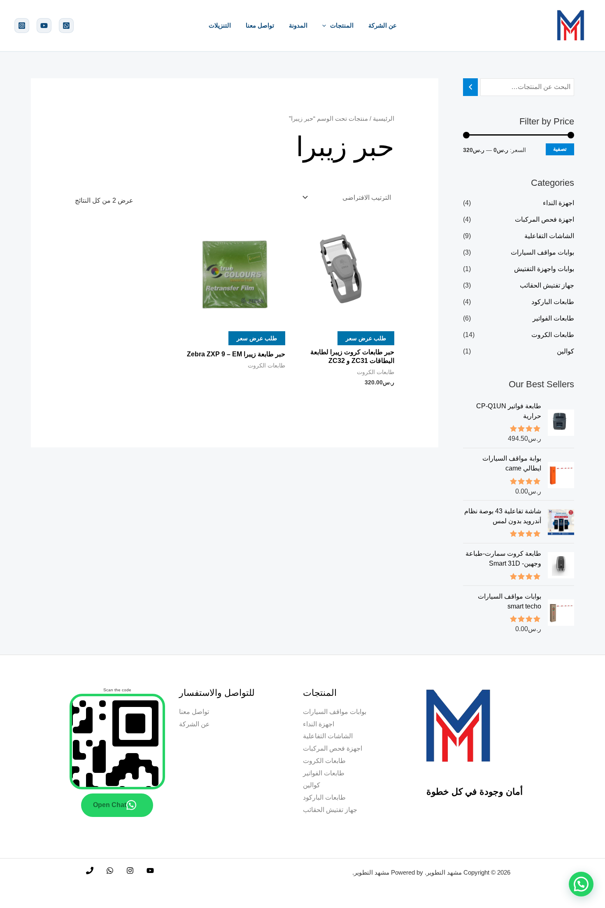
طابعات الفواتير (553, 318)
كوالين (565, 351)
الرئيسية (383, 118)
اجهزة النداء (558, 202)
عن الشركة (382, 25)
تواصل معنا (260, 25)
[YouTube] (150, 870)
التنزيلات (220, 25)
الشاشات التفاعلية (549, 235)
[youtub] (44, 25)
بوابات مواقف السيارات (542, 252)
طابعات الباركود (552, 301)
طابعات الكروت (552, 334)
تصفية (560, 149)
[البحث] (470, 87)
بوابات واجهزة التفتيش (544, 268)
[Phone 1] (89, 870)
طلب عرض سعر (366, 338)
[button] (326, 25)
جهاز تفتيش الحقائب (547, 285)
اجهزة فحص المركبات (544, 219)
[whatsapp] (66, 25)
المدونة (298, 25)
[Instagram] (21, 25)
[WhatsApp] (110, 870)
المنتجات (342, 25)
